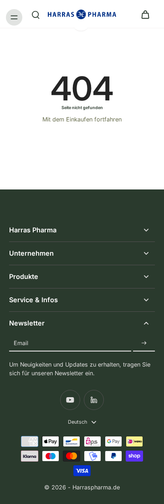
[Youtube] (70, 400)
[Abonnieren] (144, 343)
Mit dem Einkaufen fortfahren (82, 119)
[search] (36, 14)
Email (21, 343)
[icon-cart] (145, 14)
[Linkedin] (94, 400)
